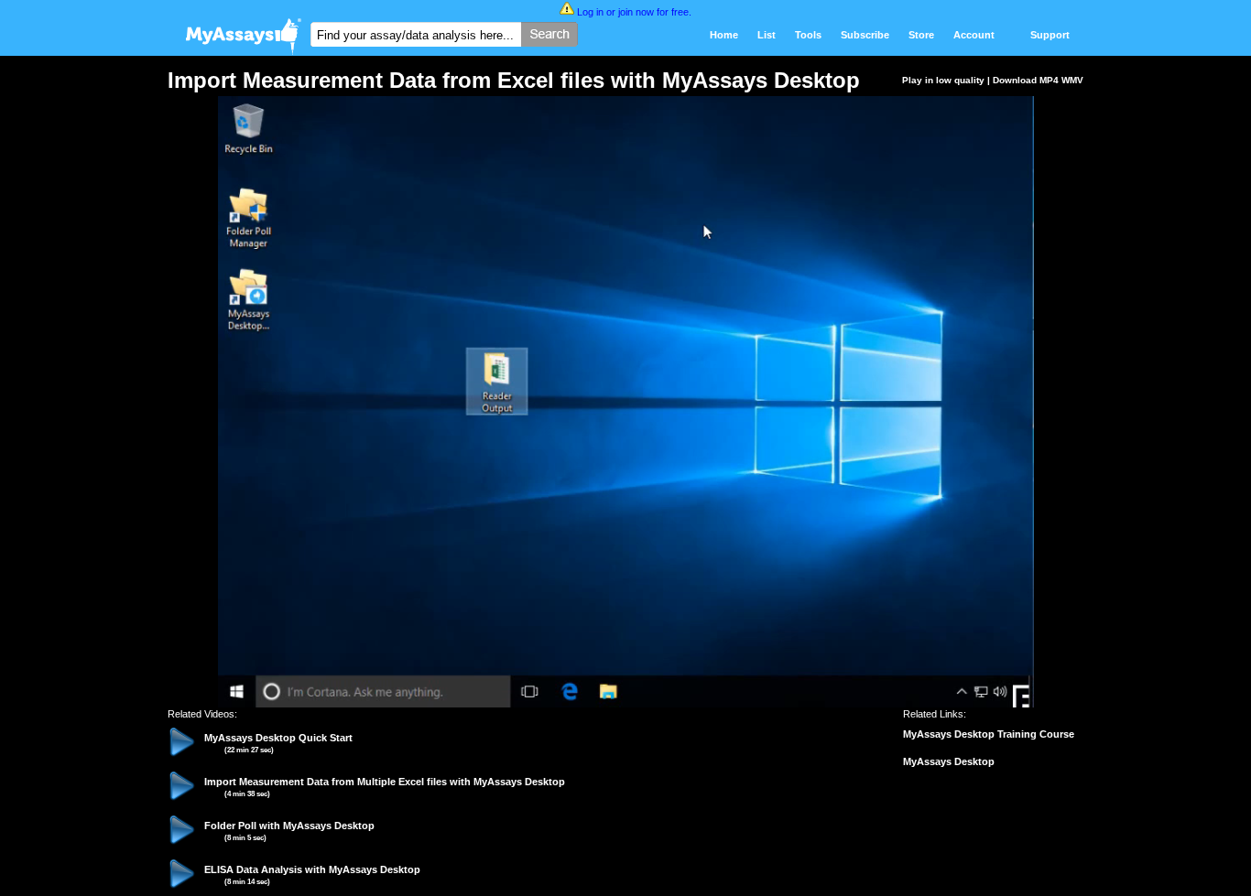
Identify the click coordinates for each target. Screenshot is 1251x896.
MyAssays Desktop (949, 761)
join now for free (653, 11)
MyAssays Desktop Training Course (988, 734)
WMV (1072, 80)
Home (724, 34)
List (766, 34)
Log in (590, 11)
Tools (808, 34)
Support (1050, 34)
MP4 (1049, 80)
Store (921, 34)
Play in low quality (943, 80)
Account (974, 34)
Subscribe (865, 34)
